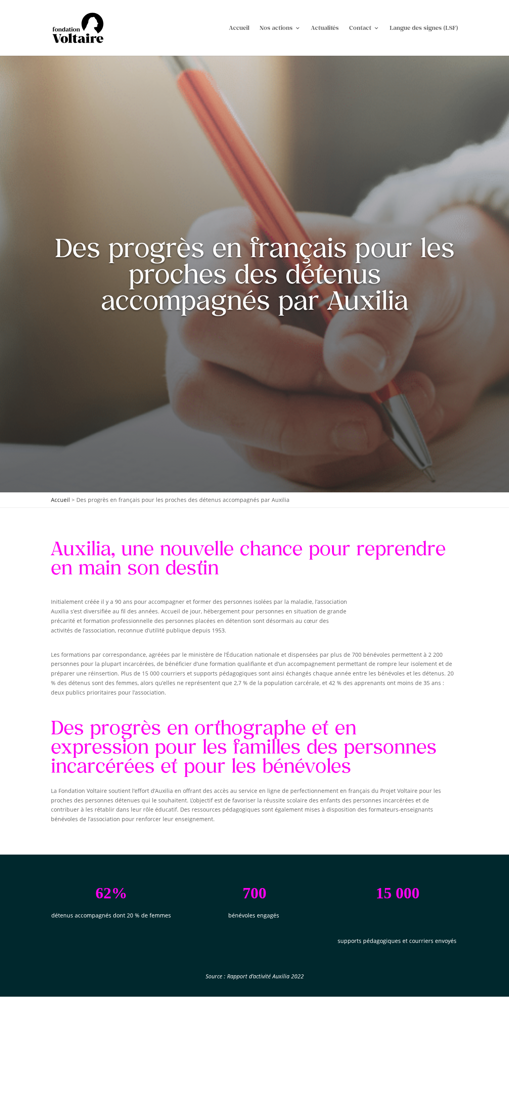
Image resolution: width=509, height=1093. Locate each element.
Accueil (239, 28)
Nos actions (276, 28)
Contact (360, 28)
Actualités (325, 28)
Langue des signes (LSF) (424, 28)
